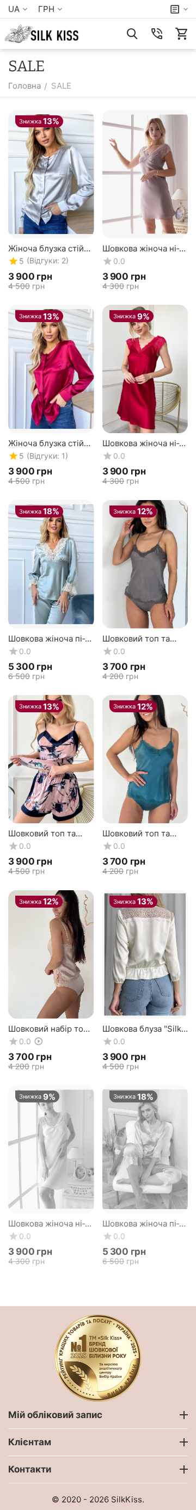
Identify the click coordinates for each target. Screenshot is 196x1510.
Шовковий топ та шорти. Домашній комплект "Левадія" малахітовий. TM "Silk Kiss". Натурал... (143, 834)
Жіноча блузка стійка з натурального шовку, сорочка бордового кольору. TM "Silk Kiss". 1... (50, 443)
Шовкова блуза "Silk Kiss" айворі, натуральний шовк (141, 1029)
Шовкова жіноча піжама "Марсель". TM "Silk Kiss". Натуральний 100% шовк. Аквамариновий (49, 639)
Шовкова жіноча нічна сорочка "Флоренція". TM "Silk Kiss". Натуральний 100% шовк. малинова (145, 443)
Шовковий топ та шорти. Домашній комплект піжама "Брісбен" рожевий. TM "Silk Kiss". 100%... (50, 834)
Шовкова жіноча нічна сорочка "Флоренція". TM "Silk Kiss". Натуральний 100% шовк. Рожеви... (144, 249)
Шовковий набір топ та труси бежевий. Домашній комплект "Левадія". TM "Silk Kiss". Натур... (48, 1029)
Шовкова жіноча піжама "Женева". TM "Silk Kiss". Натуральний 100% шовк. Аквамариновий (144, 1224)
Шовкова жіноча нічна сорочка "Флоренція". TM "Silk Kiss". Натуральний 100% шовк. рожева (46, 1224)
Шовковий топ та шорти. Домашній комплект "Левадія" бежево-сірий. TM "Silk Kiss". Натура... (141, 639)
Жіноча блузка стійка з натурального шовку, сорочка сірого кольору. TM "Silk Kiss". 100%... (50, 249)
